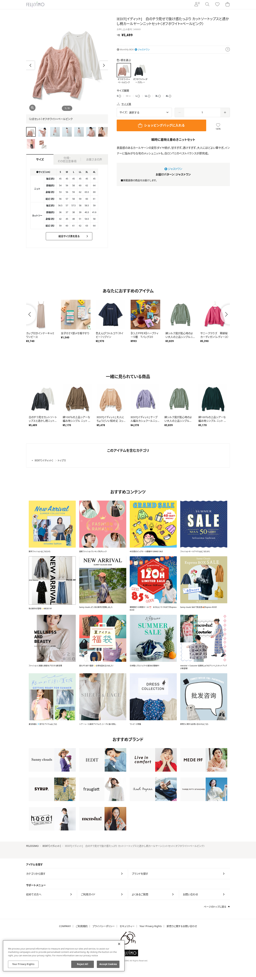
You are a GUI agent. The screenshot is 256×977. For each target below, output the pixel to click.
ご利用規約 (82, 926)
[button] (104, 65)
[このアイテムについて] (228, 49)
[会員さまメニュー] (197, 4)
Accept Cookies (108, 964)
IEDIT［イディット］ (51, 845)
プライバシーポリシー (103, 926)
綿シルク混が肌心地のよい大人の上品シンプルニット (178, 420)
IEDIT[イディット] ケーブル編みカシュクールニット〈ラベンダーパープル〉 (145, 420)
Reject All (82, 964)
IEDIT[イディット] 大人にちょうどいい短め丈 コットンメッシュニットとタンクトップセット (111, 422)
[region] (64, 955)
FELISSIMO (32, 845)
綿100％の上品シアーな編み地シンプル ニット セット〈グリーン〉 (212, 420)
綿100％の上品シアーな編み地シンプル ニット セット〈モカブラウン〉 (77, 420)
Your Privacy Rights (150, 926)
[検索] (207, 4)
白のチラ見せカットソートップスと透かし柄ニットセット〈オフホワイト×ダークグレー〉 (43, 422)
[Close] (119, 944)
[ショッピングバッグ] (227, 4)
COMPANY (65, 926)
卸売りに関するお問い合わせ (182, 926)
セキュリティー (127, 926)
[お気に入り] (217, 4)
